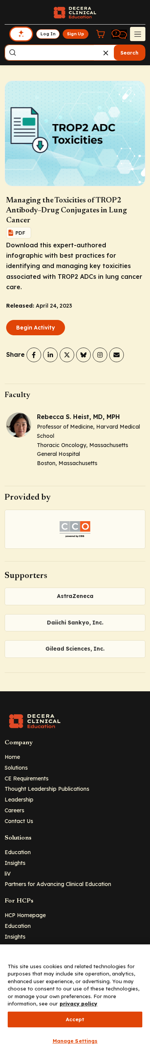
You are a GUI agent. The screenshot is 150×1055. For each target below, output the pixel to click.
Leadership (19, 799)
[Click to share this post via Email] (116, 355)
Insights (15, 863)
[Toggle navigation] (137, 34)
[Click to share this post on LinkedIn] (50, 355)
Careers (14, 810)
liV (8, 873)
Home (12, 757)
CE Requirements (26, 778)
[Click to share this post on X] (67, 355)
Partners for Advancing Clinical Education (58, 884)
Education (18, 852)
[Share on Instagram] (100, 355)
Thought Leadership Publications (47, 788)
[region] (75, 999)
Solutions (16, 767)
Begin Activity (35, 327)
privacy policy (78, 1003)
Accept (75, 1019)
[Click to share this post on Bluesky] (83, 355)
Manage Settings (75, 1041)
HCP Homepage (25, 915)
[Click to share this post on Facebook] (34, 355)
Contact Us (19, 821)
